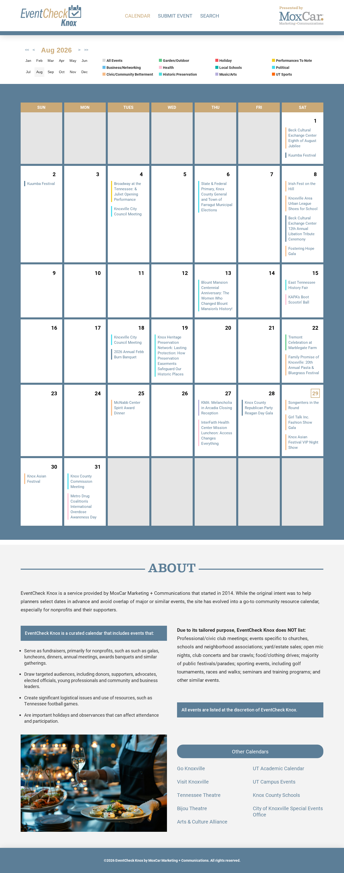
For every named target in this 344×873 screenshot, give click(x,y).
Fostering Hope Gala (301, 251)
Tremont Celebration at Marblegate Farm (302, 342)
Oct (61, 72)
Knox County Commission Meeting (81, 481)
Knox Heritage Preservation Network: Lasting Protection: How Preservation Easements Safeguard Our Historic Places (172, 355)
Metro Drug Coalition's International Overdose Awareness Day (83, 506)
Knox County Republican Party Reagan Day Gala (259, 407)
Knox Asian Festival (36, 478)
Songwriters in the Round (303, 405)
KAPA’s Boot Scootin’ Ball (298, 299)
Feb (39, 61)
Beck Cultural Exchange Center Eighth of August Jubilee (302, 137)
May (73, 61)
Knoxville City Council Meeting (128, 211)
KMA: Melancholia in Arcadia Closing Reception (216, 407)
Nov (73, 72)
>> (86, 50)
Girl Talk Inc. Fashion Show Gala (300, 422)
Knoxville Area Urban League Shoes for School (303, 203)
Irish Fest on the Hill (302, 186)
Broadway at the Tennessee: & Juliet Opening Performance (127, 191)
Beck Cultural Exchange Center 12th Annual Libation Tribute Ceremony (302, 228)
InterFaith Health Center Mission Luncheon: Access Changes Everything (216, 433)
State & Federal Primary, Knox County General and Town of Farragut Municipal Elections (216, 196)
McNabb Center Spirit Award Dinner (127, 407)
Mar (51, 61)
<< (27, 50)
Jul (28, 72)
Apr (61, 61)
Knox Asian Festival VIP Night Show (303, 442)
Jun (84, 61)
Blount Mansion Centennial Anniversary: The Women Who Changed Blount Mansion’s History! (216, 295)
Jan (28, 61)
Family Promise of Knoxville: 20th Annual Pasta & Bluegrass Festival (303, 364)
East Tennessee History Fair (301, 285)
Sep (51, 72)
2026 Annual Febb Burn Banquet (129, 354)
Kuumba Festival (302, 155)
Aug (39, 72)
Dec (84, 72)
